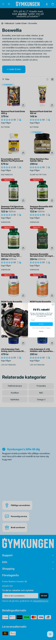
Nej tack (41, 331)
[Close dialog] (53, 304)
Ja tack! (41, 324)
